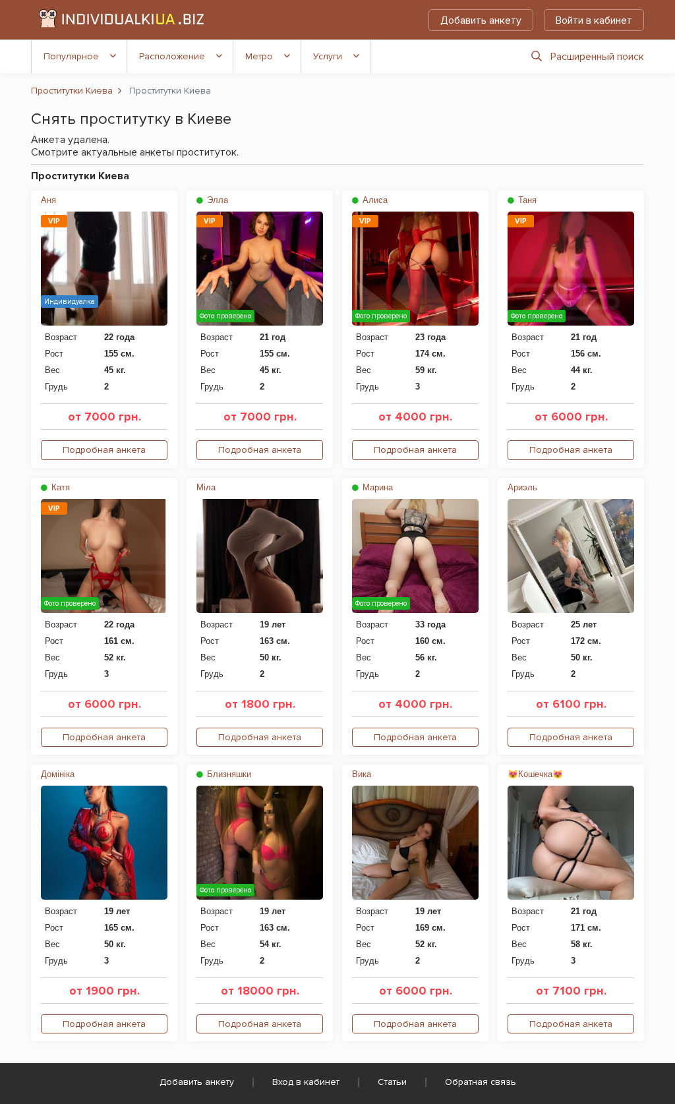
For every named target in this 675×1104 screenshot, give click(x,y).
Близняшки (227, 774)
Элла (216, 200)
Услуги (327, 56)
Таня (526, 200)
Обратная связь (480, 1082)
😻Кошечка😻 (535, 774)
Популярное (71, 56)
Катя (59, 487)
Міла (206, 487)
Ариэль (522, 487)
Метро (259, 56)
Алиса (374, 200)
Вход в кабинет (305, 1082)
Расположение (172, 56)
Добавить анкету (480, 20)
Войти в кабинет (594, 20)
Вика (361, 774)
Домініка (57, 774)
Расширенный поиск (597, 56)
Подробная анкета (104, 449)
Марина (376, 487)
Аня (48, 200)
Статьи (392, 1082)
